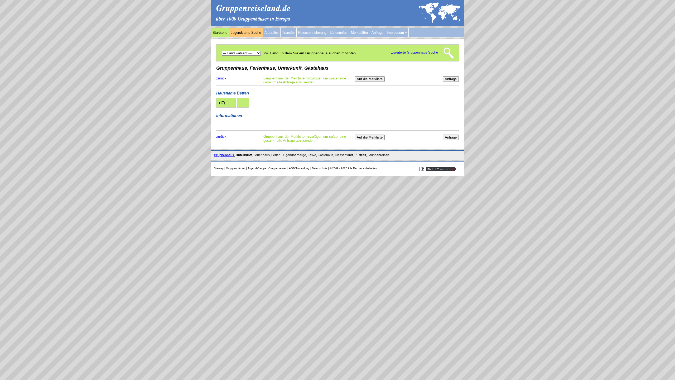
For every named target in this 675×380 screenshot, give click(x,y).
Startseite (220, 33)
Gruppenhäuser (235, 168)
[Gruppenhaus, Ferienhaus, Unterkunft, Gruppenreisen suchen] (337, 25)
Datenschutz (319, 168)
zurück (221, 78)
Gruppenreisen (277, 168)
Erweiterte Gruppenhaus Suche (414, 52)
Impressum (396, 33)
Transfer (288, 33)
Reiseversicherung (312, 33)
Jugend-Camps (257, 168)
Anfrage (377, 33)
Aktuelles (271, 33)
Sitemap (219, 168)
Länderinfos (339, 33)
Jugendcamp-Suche (246, 33)
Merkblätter (359, 33)
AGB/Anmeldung (299, 168)
